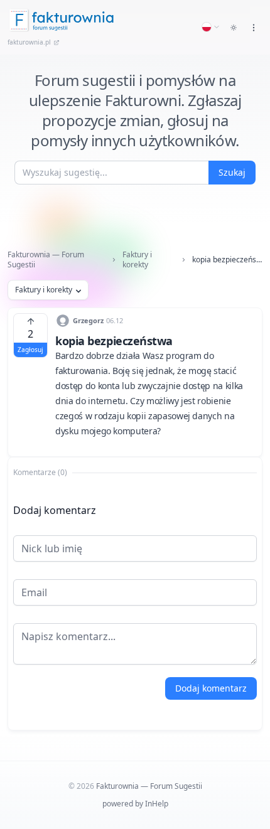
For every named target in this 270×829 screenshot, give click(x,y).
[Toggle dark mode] (233, 27)
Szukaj (232, 172)
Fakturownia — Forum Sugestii (46, 260)
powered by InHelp (135, 803)
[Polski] (211, 27)
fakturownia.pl (29, 42)
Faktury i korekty (137, 260)
